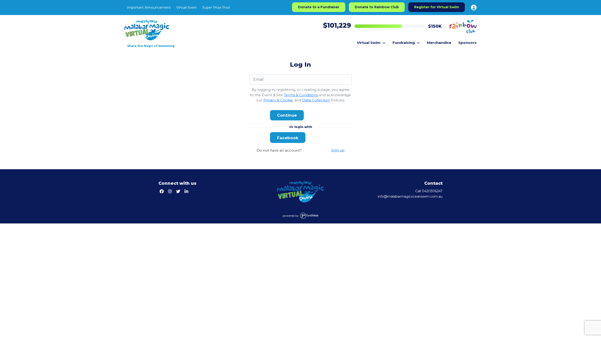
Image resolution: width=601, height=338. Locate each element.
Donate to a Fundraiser (318, 7)
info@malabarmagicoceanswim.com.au (410, 196)
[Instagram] (170, 191)
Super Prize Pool (216, 7)
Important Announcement (149, 7)
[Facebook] (162, 191)
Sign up (338, 150)
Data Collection (316, 100)
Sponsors (467, 42)
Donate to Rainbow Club (377, 7)
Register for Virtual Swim (436, 7)
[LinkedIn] (187, 191)
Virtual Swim (186, 7)
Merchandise (439, 42)
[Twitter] (179, 191)
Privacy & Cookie (278, 100)
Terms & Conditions (301, 95)
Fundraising (404, 42)
